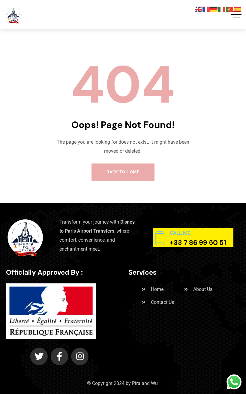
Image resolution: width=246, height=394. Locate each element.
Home (157, 289)
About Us (202, 289)
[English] (198, 9)
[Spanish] (238, 9)
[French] (206, 9)
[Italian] (222, 9)
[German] (214, 9)
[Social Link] (39, 356)
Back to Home (122, 172)
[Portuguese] (230, 9)
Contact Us (162, 302)
